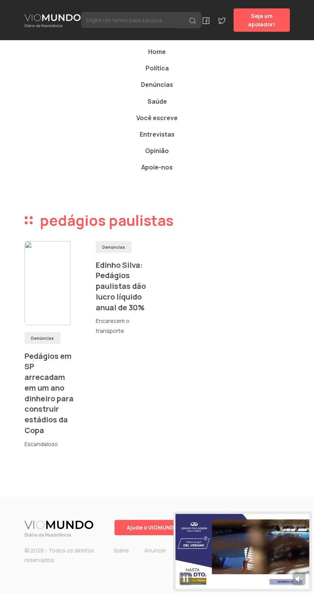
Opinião (157, 151)
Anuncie (155, 550)
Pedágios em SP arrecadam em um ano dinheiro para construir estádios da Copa (49, 393)
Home (157, 51)
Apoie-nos (157, 167)
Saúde (157, 101)
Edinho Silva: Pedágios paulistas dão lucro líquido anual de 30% (121, 286)
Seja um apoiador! (261, 20)
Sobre (121, 550)
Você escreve (157, 118)
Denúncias (157, 84)
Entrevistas (157, 134)
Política (157, 68)
